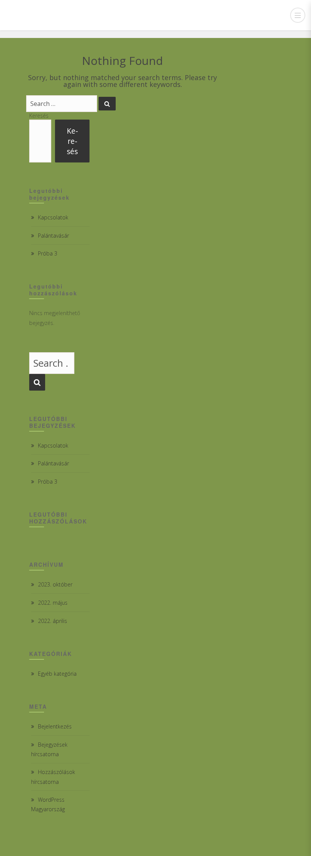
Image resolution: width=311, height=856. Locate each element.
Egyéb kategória (57, 673)
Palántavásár (53, 235)
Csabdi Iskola (47, 15)
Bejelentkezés (55, 726)
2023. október (55, 584)
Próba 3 (47, 253)
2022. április (52, 620)
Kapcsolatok (53, 217)
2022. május (53, 602)
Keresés (39, 115)
